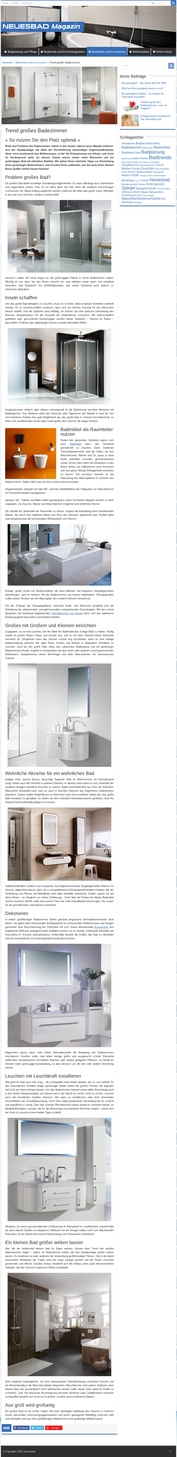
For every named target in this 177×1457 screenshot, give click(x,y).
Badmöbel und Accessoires (108, 51)
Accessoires (101, 927)
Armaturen (128, 143)
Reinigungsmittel (130, 184)
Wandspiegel (148, 195)
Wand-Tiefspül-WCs (152, 192)
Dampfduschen (130, 165)
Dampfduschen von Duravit (67, 613)
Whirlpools (138, 202)
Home (5, 3)
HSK (135, 175)
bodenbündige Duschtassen (138, 162)
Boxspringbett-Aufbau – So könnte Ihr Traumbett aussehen (143, 95)
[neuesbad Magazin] (88, 27)
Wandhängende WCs (132, 195)
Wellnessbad (141, 51)
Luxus (144, 180)
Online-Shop (164, 51)
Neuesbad (160, 179)
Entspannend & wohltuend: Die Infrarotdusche (156, 118)
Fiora (124, 172)
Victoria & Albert (163, 189)
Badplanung (153, 152)
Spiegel (128, 188)
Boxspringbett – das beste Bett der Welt (144, 82)
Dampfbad (155, 162)
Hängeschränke (146, 176)
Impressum (27, 3)
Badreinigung (127, 158)
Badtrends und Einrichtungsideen (64, 51)
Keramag (127, 180)
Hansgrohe (158, 172)
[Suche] (173, 3)
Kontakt (15, 3)
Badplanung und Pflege (22, 51)
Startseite (7, 62)
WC (164, 198)
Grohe (130, 172)
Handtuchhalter (143, 172)
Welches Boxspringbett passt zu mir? (143, 88)
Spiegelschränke (146, 188)
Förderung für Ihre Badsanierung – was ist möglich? (154, 105)
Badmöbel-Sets (131, 152)
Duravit (136, 168)
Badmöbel (75, 443)
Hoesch (126, 175)
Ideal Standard (160, 176)
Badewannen (131, 147)
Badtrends (160, 157)
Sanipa (142, 184)
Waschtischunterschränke (141, 198)
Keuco (136, 181)
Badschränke (140, 158)
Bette (124, 162)
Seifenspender (155, 184)
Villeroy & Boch (131, 191)
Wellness (127, 202)
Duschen (148, 168)
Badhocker (147, 147)
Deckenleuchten (147, 165)
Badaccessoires (148, 143)
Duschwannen (162, 168)
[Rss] (153, 3)
